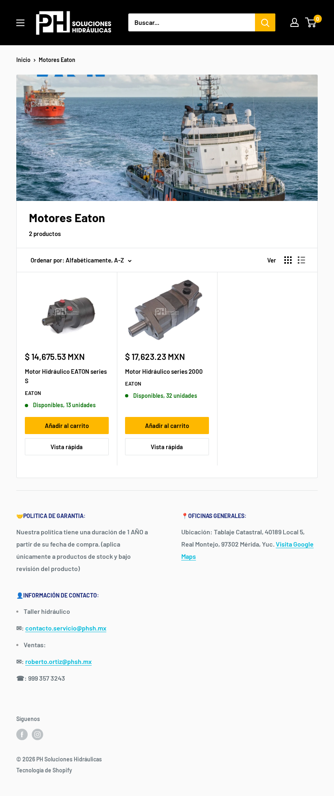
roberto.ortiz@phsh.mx (58, 661)
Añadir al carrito (67, 425)
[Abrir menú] (20, 23)
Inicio (23, 59)
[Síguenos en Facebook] (22, 734)
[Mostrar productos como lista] (301, 260)
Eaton (33, 393)
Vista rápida (67, 446)
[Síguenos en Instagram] (37, 734)
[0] (311, 22)
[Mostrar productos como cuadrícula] (288, 260)
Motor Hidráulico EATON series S (66, 376)
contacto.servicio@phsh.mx (65, 628)
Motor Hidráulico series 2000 (164, 371)
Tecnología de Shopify (44, 770)
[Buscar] (265, 22)
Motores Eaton (57, 59)
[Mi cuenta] (294, 22)
